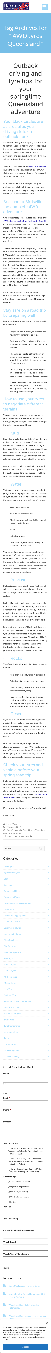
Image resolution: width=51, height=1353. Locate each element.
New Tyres (8, 989)
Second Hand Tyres (12, 1013)
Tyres (18, 833)
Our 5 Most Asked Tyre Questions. (23, 1286)
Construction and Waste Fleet (17, 903)
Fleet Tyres (9, 958)
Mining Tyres (10, 983)
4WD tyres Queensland (18, 836)
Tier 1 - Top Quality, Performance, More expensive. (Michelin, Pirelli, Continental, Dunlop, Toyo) (26, 1151)
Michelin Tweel (10, 976)
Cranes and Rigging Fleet (15, 915)
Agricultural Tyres (12, 872)
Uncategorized (10, 1044)
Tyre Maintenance (12, 1025)
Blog (9, 830)
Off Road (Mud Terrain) (19, 1197)
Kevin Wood (11, 824)
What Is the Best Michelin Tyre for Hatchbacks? (23, 1306)
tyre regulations (11, 1032)
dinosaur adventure (37, 166)
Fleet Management (12, 952)
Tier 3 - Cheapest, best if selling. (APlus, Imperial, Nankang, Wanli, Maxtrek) (26, 1170)
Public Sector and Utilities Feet (17, 1001)
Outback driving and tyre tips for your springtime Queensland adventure (25, 88)
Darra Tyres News (12, 921)
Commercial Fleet (12, 891)
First (5, 1084)
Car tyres (8, 885)
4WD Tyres (9, 866)
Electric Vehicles (11, 940)
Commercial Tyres (19, 830)
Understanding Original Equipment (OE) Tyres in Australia (26, 1295)
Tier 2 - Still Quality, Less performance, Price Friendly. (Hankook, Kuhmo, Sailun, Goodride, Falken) (26, 1161)
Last (5, 1093)
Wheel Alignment (12, 1050)
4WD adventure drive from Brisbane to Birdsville (25, 221)
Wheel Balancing (11, 1056)
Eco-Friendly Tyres (12, 934)
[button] (47, 1322)
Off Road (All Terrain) (19, 1192)
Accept (25, 1347)
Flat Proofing (10, 946)
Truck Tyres (9, 1019)
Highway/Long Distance (20, 1186)
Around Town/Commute (20, 1181)
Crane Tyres (9, 909)
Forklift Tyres (10, 964)
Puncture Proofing (12, 1007)
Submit (6, 1268)
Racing (13, 1202)
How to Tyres (34, 830)
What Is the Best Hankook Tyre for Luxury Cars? (27, 1317)
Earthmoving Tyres (12, 927)
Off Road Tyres (10, 995)
